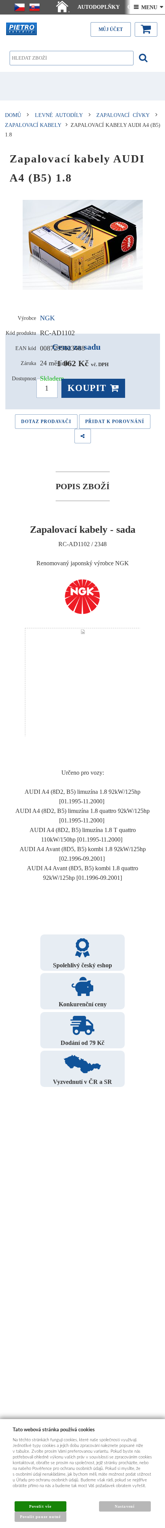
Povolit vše (40, 1506)
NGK (47, 318)
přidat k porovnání (114, 421)
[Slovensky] (34, 7)
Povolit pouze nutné (40, 1517)
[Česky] (19, 7)
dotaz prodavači (46, 421)
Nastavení (124, 1506)
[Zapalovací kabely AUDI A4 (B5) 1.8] (82, 245)
